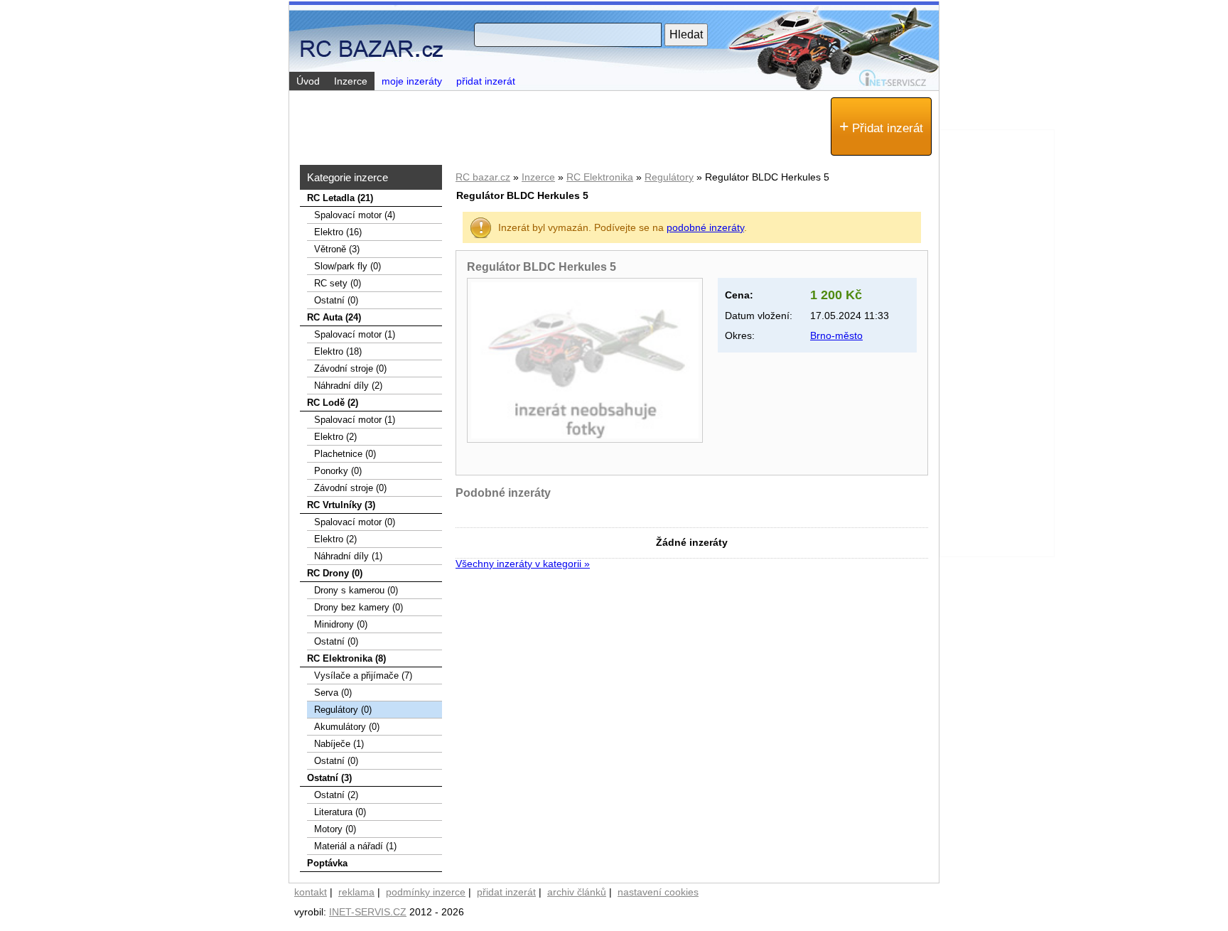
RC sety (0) (337, 283)
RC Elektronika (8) (346, 658)
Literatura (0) (340, 812)
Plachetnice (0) (345, 453)
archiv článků (576, 892)
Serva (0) (333, 692)
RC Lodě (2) (332, 402)
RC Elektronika (599, 177)
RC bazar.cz (483, 177)
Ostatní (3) (329, 778)
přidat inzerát (485, 81)
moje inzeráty (412, 81)
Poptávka (327, 863)
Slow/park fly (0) (347, 266)
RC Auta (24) (334, 317)
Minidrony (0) (340, 624)
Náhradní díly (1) (348, 556)
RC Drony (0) (334, 573)
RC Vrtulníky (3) (341, 505)
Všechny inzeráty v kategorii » (523, 563)
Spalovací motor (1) (354, 334)
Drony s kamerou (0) (356, 590)
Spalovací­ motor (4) (354, 215)
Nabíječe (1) (339, 743)
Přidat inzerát (881, 126)
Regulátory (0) (343, 709)
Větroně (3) (337, 249)
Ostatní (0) (336, 300)
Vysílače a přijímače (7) (363, 675)
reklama (356, 892)
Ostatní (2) (336, 795)
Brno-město (836, 335)
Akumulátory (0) (346, 726)
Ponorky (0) (338, 471)
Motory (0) (335, 829)
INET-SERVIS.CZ (367, 911)
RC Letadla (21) (340, 198)
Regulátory (669, 177)
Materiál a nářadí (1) (355, 846)
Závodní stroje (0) (350, 368)
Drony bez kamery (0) (358, 607)
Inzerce (538, 177)
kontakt (310, 892)
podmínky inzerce (425, 892)
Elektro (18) (338, 351)
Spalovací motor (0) (354, 522)
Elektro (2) (335, 436)
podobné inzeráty (705, 227)
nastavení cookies (658, 892)
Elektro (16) (338, 232)
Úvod (308, 81)
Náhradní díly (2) (348, 385)
